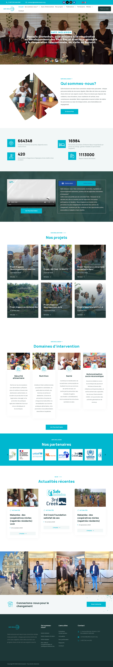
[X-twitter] (67, 2)
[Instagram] (70, 2)
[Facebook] (64, 2)
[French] (85, 2)
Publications (70, 7)
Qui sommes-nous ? (31, 7)
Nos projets (59, 7)
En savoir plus (69, 111)
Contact (21, 11)
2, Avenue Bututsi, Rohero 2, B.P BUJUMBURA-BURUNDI (90, 632)
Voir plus (12, 277)
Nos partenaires (64, 639)
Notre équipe (45, 639)
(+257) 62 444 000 (86, 640)
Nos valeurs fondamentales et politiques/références (47, 644)
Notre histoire (45, 633)
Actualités (62, 636)
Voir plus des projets (56, 427)
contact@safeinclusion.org (89, 637)
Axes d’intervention (47, 7)
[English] (83, 2)
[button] (32, 7)
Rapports (61, 643)
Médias (88, 7)
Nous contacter (96, 604)
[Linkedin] (74, 2)
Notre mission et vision (48, 636)
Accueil (21, 7)
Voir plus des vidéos (31, 211)
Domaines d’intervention (63, 632)
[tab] (67, 183)
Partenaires (81, 7)
